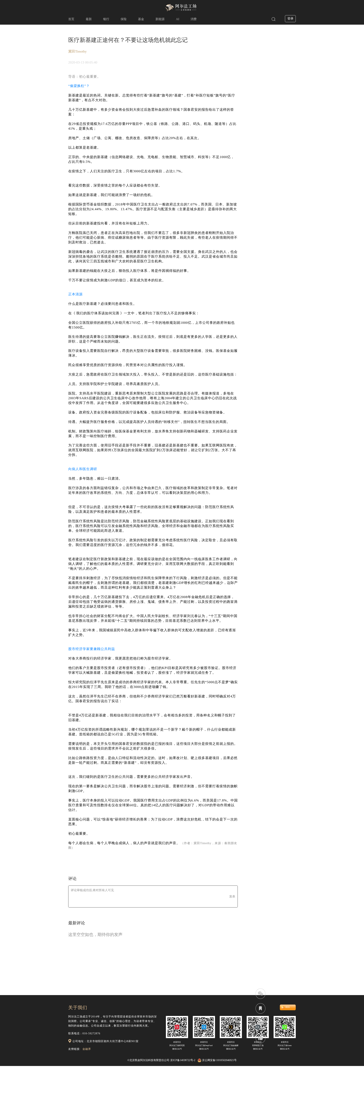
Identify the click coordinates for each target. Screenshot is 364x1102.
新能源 (160, 19)
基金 (141, 19)
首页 (71, 19)
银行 (106, 19)
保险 (124, 19)
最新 (89, 19)
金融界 (86, 1049)
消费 (194, 19)
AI (177, 19)
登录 (290, 18)
